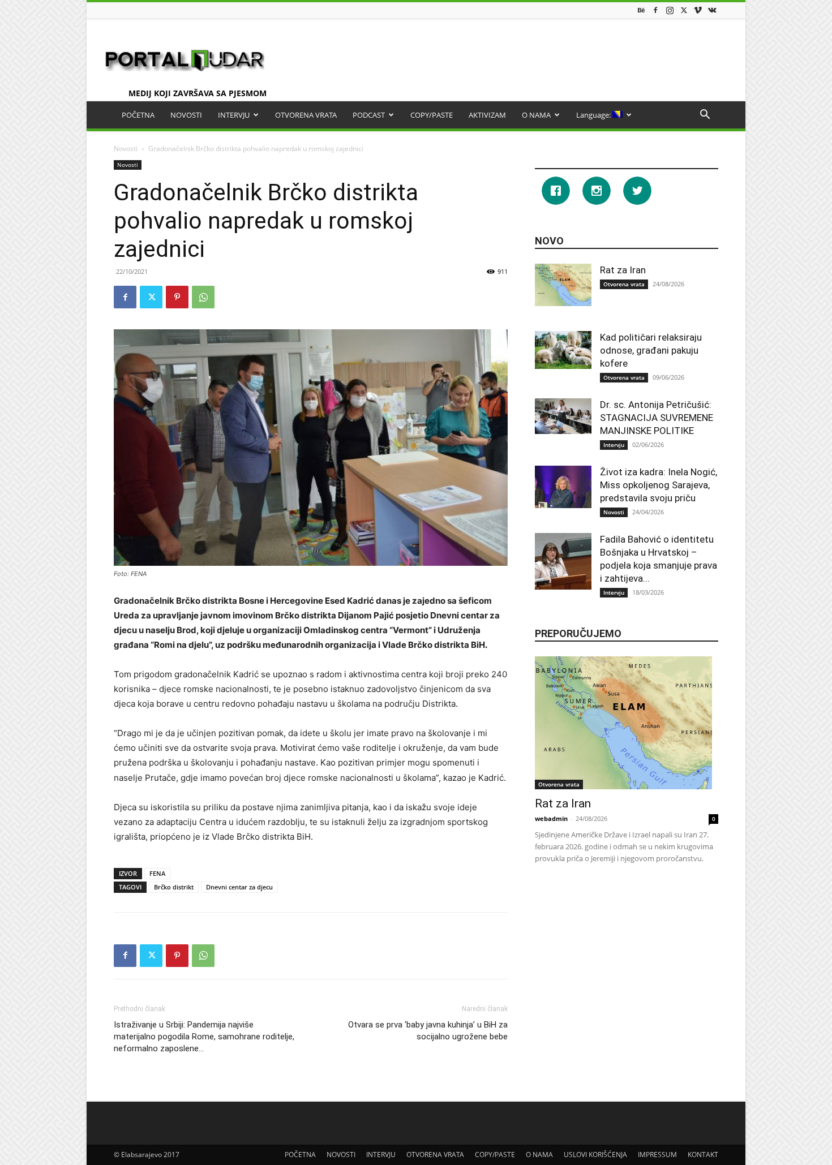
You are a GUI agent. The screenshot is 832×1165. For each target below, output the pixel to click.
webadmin (551, 818)
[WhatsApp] (203, 297)
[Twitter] (683, 10)
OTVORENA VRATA (306, 115)
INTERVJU (234, 115)
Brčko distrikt (174, 887)
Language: (594, 115)
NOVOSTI (186, 115)
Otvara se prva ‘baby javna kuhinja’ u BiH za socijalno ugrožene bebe (428, 1031)
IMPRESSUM (657, 1154)
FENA (157, 873)
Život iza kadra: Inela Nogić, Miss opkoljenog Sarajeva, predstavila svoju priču (658, 485)
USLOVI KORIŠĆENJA (595, 1154)
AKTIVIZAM (487, 115)
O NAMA (536, 115)
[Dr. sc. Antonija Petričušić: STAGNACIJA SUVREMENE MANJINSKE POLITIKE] (563, 416)
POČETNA (138, 115)
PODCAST (369, 115)
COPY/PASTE (431, 115)
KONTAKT (703, 1154)
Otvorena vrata (624, 284)
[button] (704, 115)
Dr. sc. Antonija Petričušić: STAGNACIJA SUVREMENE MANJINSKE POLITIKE (656, 417)
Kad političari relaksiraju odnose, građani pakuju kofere (651, 350)
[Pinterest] (177, 297)
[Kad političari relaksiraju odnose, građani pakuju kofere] (563, 350)
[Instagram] (669, 10)
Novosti (126, 148)
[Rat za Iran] (563, 285)
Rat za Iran (623, 270)
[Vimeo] (698, 10)
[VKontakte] (712, 10)
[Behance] (641, 10)
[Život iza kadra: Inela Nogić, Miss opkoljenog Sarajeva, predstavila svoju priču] (563, 487)
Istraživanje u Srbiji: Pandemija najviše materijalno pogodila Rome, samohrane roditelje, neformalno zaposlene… (204, 1037)
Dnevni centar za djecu (239, 887)
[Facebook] (655, 10)
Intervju (613, 445)
